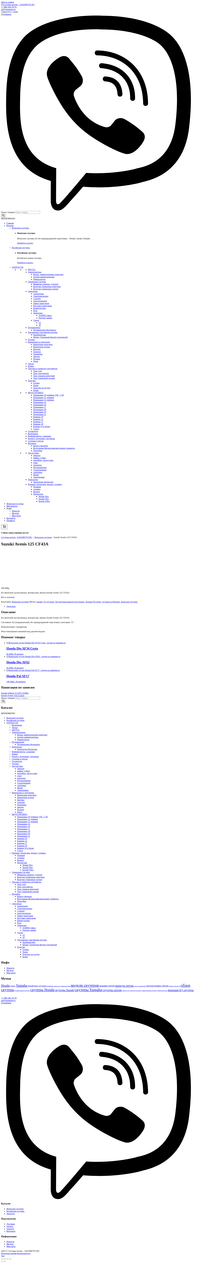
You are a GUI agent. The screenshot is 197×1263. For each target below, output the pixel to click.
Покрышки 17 (39, 407)
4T (40, 325)
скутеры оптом (112, 990)
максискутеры (65, 986)
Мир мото (16, 516)
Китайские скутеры (21, 248)
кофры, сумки (39, 458)
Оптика (31, 339)
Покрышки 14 (39, 402)
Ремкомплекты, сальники (39, 436)
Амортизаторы (34, 272)
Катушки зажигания (42, 306)
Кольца (36, 491)
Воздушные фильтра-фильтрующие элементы (54, 448)
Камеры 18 (38, 424)
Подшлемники (40, 467)
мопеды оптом (124, 985)
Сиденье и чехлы (36, 441)
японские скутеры (129, 602)
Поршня (37, 487)
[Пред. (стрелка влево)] (2, 1261)
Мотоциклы (11, 506)
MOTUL (32, 269)
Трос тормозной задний (44, 378)
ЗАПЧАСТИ (17, 267)
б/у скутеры (48, 602)
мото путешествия (140, 986)
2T (40, 323)
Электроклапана (40, 296)
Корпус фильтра (40, 446)
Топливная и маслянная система (42, 332)
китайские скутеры (37, 986)
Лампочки (38, 313)
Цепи (35, 361)
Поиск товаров (8, 212)
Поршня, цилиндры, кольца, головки (45, 484)
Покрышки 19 (39, 412)
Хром (35, 385)
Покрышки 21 (39, 414)
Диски (31, 364)
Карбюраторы (39, 335)
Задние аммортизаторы (43, 277)
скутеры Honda (42, 990)
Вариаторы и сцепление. (23, 793)
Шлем (36, 475)
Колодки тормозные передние (47, 286)
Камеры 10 (38, 417)
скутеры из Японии (111, 602)
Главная (10, 223)
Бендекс (37, 349)
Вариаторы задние (41, 347)
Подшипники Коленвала (44, 330)
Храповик (37, 354)
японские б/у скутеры (181, 990)
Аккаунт (10, 1229)
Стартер (37, 298)
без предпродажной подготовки (69, 602)
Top (2, 1256)
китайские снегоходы (54, 986)
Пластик (32, 380)
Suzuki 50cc (44, 499)
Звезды (36, 356)
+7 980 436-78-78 (8, 7)
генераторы (38, 294)
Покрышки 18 (39, 409)
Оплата (9, 1226)
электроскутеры (162, 990)
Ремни (31, 366)
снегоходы (125, 990)
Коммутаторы (39, 308)
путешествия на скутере (22, 990)
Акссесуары (33, 453)
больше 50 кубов (93, 602)
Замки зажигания (41, 303)
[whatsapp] (6, 14)
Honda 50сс (44, 496)
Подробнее (21, 682)
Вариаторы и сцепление (39, 342)
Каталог (10, 225)
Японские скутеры (20, 228)
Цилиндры (38, 494)
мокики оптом (107, 985)
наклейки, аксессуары (43, 460)
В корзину (19, 654)
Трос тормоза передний (44, 376)
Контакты (10, 518)
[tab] (101, 606)
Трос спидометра (41, 373)
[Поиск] (3, 215)
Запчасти (10, 1213)
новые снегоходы (174, 986)
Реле (35, 311)
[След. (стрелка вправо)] (5, 1261)
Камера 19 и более (41, 426)
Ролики (36, 359)
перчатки (37, 465)
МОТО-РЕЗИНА (35, 393)
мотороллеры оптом (157, 985)
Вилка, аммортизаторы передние (48, 274)
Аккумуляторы (40, 301)
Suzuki (39, 602)
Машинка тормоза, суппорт (45, 284)
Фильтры (32, 443)
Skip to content (7, 2)
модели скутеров (85, 985)
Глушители (33, 431)
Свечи (36, 320)
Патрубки (37, 450)
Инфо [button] (9, 508)
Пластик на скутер (41, 388)
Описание (11, 606)
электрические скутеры (149, 990)
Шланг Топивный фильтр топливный (50, 337)
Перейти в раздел (25, 243)
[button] (8, 218)
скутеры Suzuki (64, 990)
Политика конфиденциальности (15, 1253)
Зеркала (36, 455)
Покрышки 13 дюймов (43, 400)
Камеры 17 (38, 422)
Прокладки (33, 479)
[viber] (98, 210)
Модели (15, 513)
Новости (16, 511)
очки (35, 463)
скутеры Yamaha (88, 990)
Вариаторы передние (43, 344)
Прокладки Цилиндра (43, 482)
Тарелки (37, 352)
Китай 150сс (44, 501)
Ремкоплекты (39, 279)
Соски (36, 429)
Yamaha (21, 985)
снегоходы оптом (135, 990)
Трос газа (37, 371)
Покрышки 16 (39, 405)
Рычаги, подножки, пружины (41, 438)
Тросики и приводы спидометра (42, 368)
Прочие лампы (45, 318)
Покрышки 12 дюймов (43, 397)
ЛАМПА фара (45, 315)
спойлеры (37, 472)
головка (36, 489)
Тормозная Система (37, 282)
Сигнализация (39, 470)
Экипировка (39, 477)
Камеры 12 (38, 419)
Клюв (35, 390)
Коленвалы (33, 434)
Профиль (10, 520)
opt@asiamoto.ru (8, 9)
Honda (5, 985)
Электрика (33, 291)
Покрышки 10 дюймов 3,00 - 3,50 (48, 395)
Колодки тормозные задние (45, 289)
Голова (36, 383)
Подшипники (34, 327)
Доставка (10, 1224)
